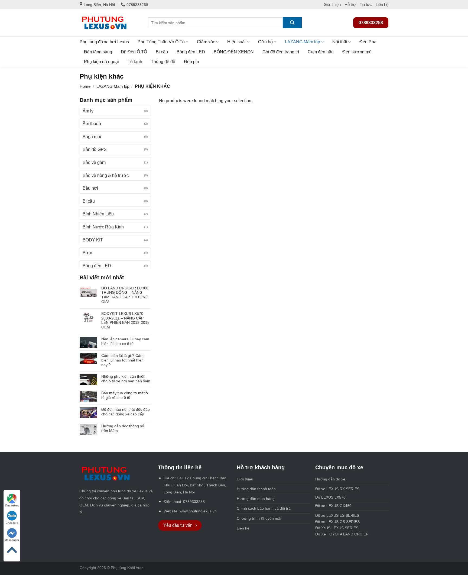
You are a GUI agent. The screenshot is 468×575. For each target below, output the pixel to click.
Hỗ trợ (350, 4)
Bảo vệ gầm (94, 162)
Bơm (87, 252)
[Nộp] (292, 22)
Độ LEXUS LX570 (330, 497)
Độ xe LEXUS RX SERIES (349, 489)
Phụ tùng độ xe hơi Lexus (104, 42)
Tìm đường (12, 505)
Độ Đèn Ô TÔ (134, 52)
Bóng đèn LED (191, 52)
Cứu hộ (265, 42)
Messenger (12, 539)
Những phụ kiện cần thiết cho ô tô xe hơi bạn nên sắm (125, 378)
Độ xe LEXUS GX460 (333, 505)
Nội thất (339, 42)
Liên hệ (382, 4)
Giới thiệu (332, 4)
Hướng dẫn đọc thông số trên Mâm (122, 428)
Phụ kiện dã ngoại (101, 61)
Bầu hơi (90, 188)
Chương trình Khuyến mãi (259, 518)
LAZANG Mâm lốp (302, 42)
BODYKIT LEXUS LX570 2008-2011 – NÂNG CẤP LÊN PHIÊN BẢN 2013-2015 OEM (125, 320)
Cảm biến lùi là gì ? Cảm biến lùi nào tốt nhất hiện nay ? (122, 360)
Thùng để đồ (163, 61)
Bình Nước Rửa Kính (103, 227)
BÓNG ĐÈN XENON (234, 52)
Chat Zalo (12, 522)
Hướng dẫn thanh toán (256, 489)
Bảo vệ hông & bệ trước (106, 175)
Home (85, 86)
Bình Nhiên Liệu (98, 214)
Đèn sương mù (357, 52)
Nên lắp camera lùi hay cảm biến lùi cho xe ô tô (125, 341)
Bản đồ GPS (95, 149)
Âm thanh (92, 123)
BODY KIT (93, 240)
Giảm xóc (206, 42)
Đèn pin (191, 61)
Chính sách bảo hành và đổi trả (264, 508)
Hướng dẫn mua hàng (256, 498)
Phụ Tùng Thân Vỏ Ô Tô (161, 42)
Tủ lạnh (135, 61)
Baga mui (92, 136)
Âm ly (88, 111)
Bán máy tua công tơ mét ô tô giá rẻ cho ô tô (124, 395)
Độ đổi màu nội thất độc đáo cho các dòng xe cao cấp (125, 411)
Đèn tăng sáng (98, 52)
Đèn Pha (367, 42)
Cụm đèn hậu (321, 52)
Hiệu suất (236, 42)
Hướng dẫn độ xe (330, 479)
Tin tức (366, 4)
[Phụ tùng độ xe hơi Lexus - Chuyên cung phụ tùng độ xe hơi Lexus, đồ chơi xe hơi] (110, 22)
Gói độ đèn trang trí (280, 52)
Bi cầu (162, 52)
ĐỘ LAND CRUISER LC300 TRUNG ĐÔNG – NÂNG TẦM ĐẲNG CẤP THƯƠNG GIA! (124, 295)
